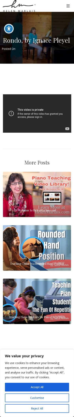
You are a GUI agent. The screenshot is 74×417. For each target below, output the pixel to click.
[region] (37, 383)
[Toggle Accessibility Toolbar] (9, 28)
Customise (37, 398)
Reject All (37, 408)
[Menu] (68, 6)
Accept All (37, 387)
